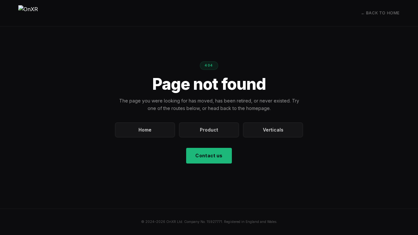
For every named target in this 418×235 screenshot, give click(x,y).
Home (145, 130)
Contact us (209, 155)
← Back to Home (380, 12)
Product (209, 130)
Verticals (273, 130)
